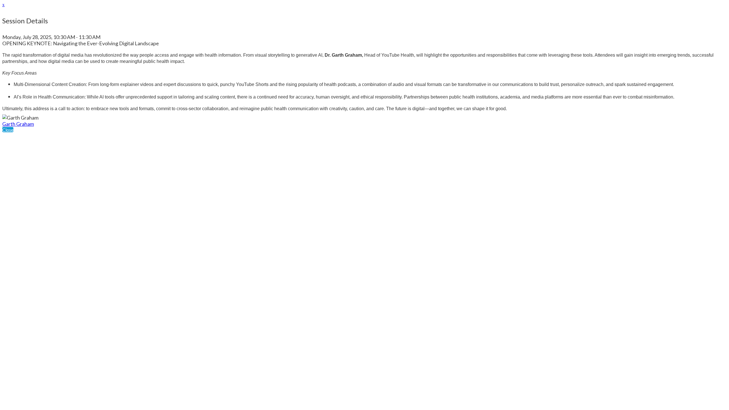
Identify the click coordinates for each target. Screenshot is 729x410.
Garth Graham (18, 124)
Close (7, 129)
